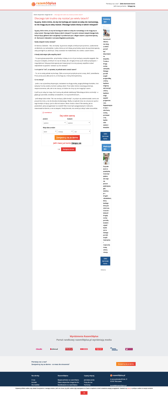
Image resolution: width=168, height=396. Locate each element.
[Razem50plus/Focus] (69, 349)
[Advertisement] (114, 300)
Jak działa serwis (89, 380)
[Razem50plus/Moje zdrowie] (84, 349)
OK (84, 393)
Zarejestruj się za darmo (67, 137)
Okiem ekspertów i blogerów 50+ (43, 14)
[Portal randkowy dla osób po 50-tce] (43, 4)
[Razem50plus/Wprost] (99, 349)
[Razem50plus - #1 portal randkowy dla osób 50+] (117, 375)
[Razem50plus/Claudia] (39, 349)
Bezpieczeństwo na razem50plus (68, 380)
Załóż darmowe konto (127, 4)
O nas (33, 380)
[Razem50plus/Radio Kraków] (114, 349)
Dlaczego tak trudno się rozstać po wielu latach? (69, 14)
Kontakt (34, 382)
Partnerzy (87, 385)
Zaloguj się (131, 6)
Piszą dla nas (88, 382)
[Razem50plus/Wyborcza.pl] (54, 349)
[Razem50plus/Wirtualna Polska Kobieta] (129, 349)
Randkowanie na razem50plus (67, 385)
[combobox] (54, 123)
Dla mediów (35, 385)
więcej (129, 388)
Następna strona (68, 149)
